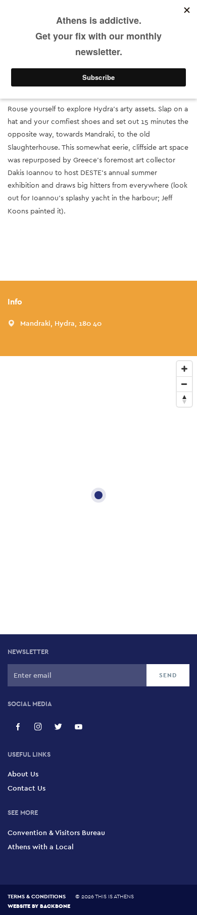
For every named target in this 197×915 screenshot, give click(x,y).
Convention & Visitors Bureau (56, 832)
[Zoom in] (184, 368)
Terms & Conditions (37, 896)
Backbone (55, 905)
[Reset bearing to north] (184, 399)
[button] (61, 323)
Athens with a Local (41, 846)
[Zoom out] (184, 383)
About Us (23, 773)
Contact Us (26, 788)
